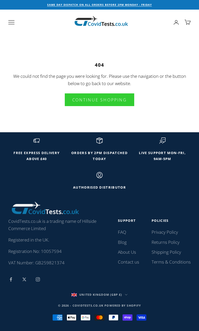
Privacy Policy (165, 232)
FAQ (122, 232)
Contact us (128, 262)
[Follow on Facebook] (10, 279)
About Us (127, 252)
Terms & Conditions (171, 262)
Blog (122, 242)
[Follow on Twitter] (24, 279)
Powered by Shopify (122, 305)
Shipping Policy (166, 252)
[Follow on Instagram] (37, 279)
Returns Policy (166, 242)
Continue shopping (99, 100)
